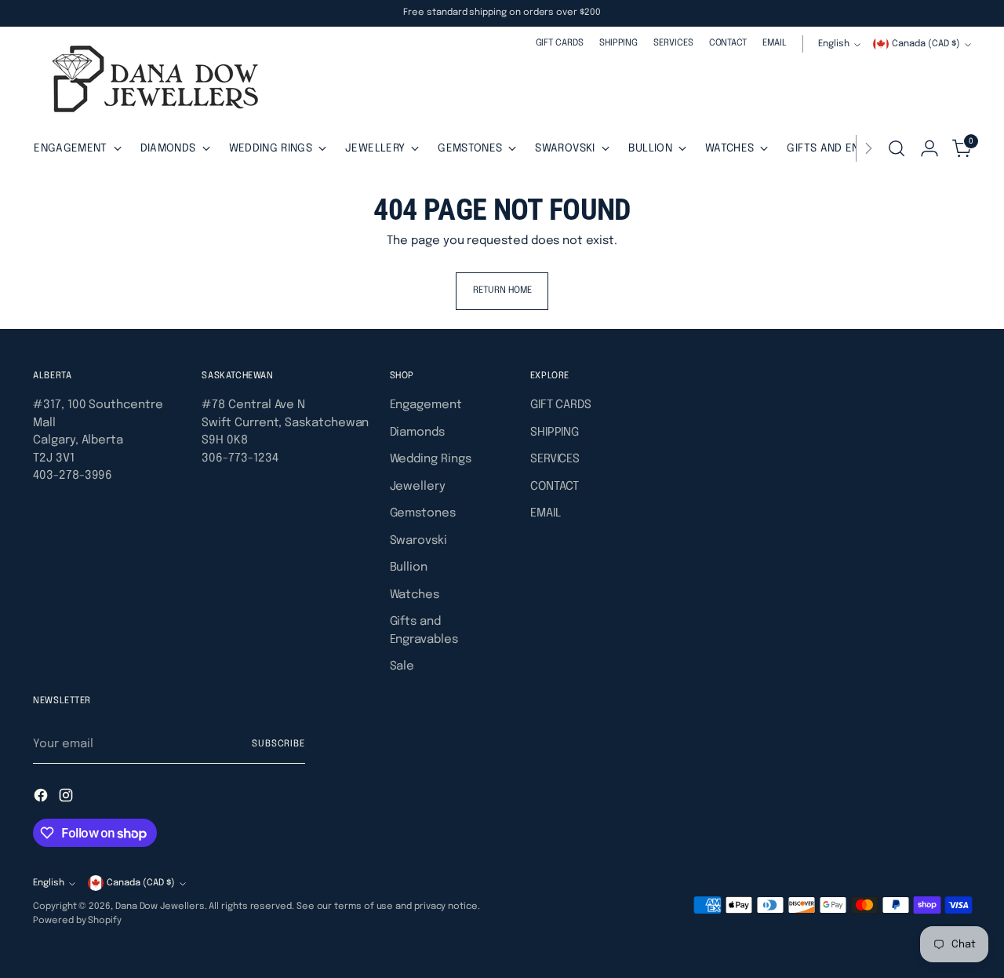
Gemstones (423, 513)
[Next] (868, 148)
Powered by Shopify (77, 920)
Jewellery (418, 486)
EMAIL (545, 513)
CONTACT (554, 486)
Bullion (408, 567)
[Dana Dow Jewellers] (150, 82)
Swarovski (418, 541)
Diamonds (417, 432)
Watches (414, 595)
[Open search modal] (896, 148)
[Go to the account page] (929, 148)
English (833, 44)
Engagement (426, 405)
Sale (402, 666)
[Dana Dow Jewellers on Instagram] (67, 798)
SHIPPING (554, 432)
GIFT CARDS (560, 405)
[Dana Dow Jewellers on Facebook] (42, 798)
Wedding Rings (430, 459)
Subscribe (278, 744)
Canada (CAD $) (926, 44)
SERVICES (555, 459)
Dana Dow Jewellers (160, 906)
